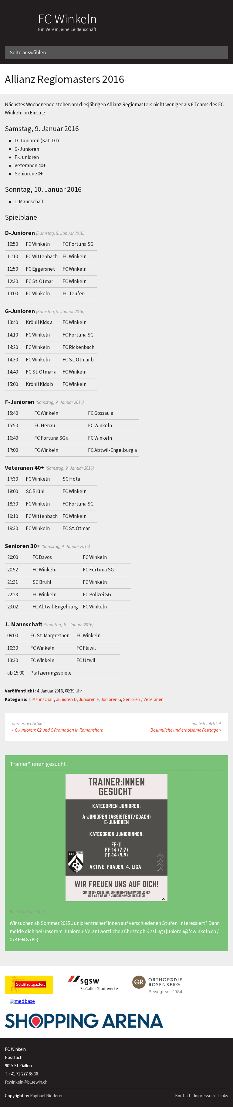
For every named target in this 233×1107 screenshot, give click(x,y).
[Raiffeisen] (196, 13)
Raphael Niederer (46, 1096)
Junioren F (89, 699)
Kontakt (183, 1096)
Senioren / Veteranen (143, 699)
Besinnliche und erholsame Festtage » (185, 730)
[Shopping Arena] (84, 1023)
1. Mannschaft (41, 699)
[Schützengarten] (29, 987)
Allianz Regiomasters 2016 (64, 79)
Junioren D (66, 699)
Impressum (204, 1096)
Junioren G (111, 699)
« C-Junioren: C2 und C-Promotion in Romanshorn (57, 730)
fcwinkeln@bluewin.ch (26, 1082)
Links (223, 1096)
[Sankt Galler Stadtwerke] (92, 985)
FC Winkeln (67, 17)
